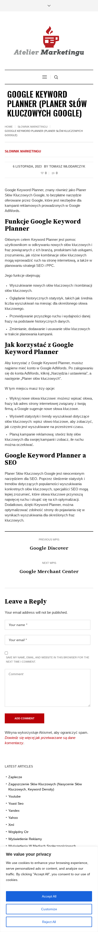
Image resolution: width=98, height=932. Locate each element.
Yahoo (13, 818)
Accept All (49, 896)
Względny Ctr (18, 832)
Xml (11, 825)
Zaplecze (15, 777)
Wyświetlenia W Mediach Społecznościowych (42, 846)
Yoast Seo (16, 803)
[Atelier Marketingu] (49, 41)
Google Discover (49, 548)
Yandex (14, 810)
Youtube (14, 796)
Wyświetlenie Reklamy (25, 839)
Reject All (49, 922)
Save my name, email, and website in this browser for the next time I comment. (47, 659)
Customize (49, 909)
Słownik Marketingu (33, 126)
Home (9, 126)
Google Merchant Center (49, 572)
